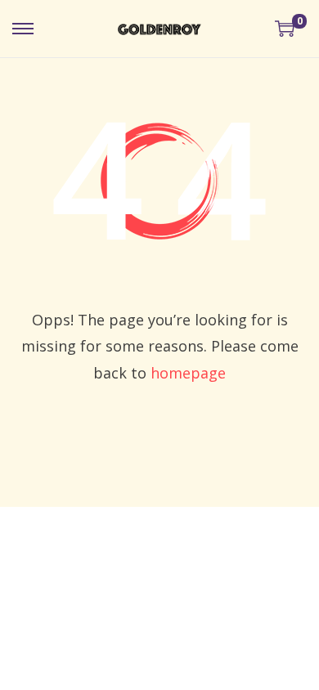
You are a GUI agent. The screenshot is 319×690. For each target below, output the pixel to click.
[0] (284, 28)
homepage (188, 373)
